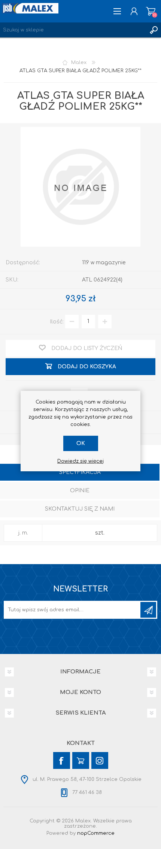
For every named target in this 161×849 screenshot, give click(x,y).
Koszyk (150, 11)
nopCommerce (96, 833)
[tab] (80, 473)
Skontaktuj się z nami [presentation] (80, 509)
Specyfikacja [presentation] (80, 472)
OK (80, 443)
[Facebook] (61, 760)
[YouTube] (80, 760)
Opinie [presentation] (79, 490)
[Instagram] (99, 760)
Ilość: (57, 321)
